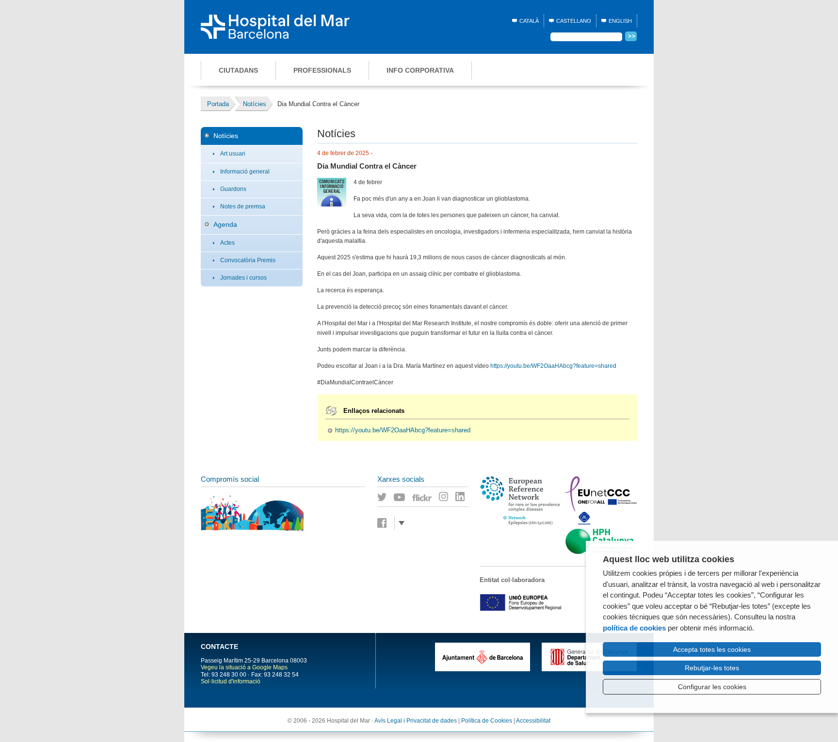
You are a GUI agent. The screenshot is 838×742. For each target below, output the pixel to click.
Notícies (225, 136)
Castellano (573, 21)
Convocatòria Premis (247, 260)
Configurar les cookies (712, 687)
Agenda (225, 224)
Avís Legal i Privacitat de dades (415, 720)
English (620, 21)
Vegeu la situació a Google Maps (244, 667)
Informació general (245, 171)
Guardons (233, 189)
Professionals (322, 70)
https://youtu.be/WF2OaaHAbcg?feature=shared (553, 366)
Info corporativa (420, 70)
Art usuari (232, 153)
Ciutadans (238, 70)
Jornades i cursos (243, 277)
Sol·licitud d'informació (230, 681)
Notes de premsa (242, 206)
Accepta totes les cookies (712, 649)
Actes (227, 242)
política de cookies (634, 628)
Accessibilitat (533, 720)
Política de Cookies (486, 720)
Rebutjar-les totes (712, 668)
